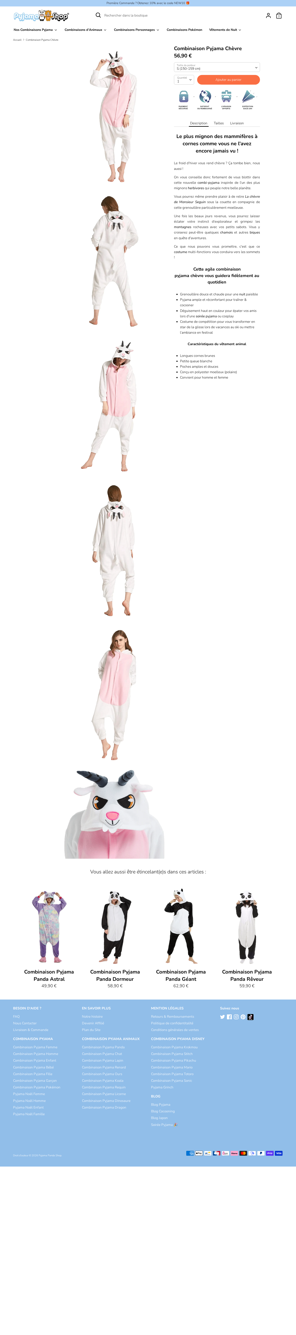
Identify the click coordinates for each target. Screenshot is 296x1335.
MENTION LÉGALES (167, 1008)
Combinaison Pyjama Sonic (171, 1080)
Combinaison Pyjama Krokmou (174, 1047)
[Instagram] (236, 1017)
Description (198, 123)
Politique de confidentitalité (172, 1023)
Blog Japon (159, 1118)
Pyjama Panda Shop (50, 1155)
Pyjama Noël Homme (29, 1100)
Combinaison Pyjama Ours (102, 1074)
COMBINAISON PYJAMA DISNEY (178, 1039)
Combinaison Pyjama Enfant (34, 1060)
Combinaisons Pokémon (184, 30)
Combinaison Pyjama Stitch (172, 1054)
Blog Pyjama (160, 1104)
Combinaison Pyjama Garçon (35, 1080)
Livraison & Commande (30, 1030)
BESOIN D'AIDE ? (27, 1008)
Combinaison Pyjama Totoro (172, 1074)
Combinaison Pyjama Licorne (104, 1094)
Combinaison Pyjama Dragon (104, 1107)
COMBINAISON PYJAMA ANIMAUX (111, 1039)
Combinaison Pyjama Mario (172, 1067)
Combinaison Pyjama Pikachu (173, 1060)
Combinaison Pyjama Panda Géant (181, 975)
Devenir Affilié (93, 1023)
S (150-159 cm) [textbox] (188, 68)
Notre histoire (92, 1016)
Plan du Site (91, 1030)
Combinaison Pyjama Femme (35, 1047)
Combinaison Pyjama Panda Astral (49, 975)
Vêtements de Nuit (223, 30)
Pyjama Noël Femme (29, 1094)
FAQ (16, 1016)
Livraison (237, 123)
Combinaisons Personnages (135, 30)
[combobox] (217, 67)
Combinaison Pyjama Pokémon (36, 1087)
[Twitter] (223, 1017)
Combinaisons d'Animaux (84, 30)
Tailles (219, 123)
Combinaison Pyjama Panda (103, 1047)
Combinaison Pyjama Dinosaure (106, 1100)
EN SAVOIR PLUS (96, 1008)
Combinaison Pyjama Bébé (33, 1067)
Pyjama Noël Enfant (28, 1107)
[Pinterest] (243, 1017)
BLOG (155, 1096)
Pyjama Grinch (162, 1087)
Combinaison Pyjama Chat (102, 1054)
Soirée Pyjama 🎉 (164, 1124)
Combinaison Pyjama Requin (104, 1087)
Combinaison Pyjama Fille (32, 1074)
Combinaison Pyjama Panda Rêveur (247, 975)
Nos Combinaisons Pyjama (34, 30)
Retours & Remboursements (172, 1016)
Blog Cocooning (163, 1111)
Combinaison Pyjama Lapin (102, 1060)
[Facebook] (230, 1017)
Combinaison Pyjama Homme (35, 1054)
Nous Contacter (25, 1023)
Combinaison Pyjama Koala (102, 1080)
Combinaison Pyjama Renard (104, 1067)
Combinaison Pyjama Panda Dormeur (115, 975)
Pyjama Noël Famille (29, 1114)
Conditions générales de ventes (175, 1030)
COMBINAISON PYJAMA (33, 1039)
